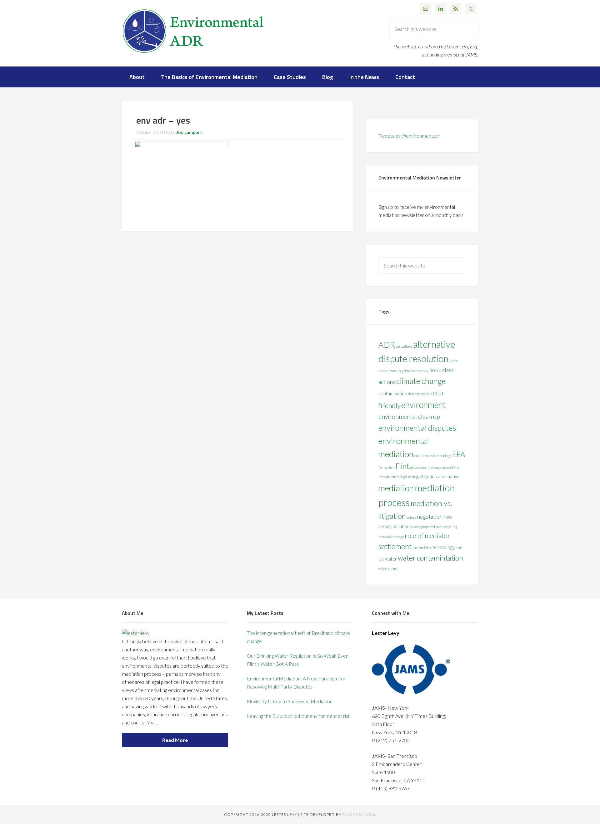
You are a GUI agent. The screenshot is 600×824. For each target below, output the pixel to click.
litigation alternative (440, 476)
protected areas (432, 527)
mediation (396, 488)
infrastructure (388, 477)
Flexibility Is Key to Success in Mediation (289, 701)
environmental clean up (409, 416)
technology (443, 547)
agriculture (404, 346)
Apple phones (388, 371)
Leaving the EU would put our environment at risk (299, 716)
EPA (458, 454)
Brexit (435, 370)
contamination (392, 393)
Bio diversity (419, 371)
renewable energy (391, 537)
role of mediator (427, 536)
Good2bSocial (359, 814)
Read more (175, 740)
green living (450, 467)
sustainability (422, 548)
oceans (415, 527)
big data (404, 371)
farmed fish (386, 467)
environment (423, 405)
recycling (450, 527)
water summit (388, 568)
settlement (395, 546)
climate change (421, 380)
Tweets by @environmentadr (409, 136)
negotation (429, 516)
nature (411, 517)
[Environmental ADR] (193, 55)
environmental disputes (417, 427)
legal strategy (409, 477)
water (391, 559)
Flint (402, 466)
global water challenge (425, 467)
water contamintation (430, 558)
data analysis (423, 394)
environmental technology (432, 456)
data (411, 394)
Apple (453, 361)
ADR (386, 345)
